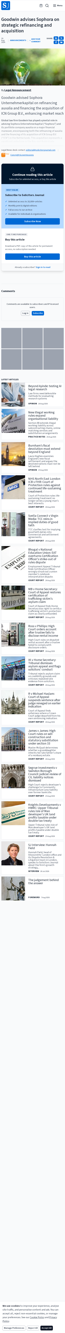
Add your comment (36, 40)
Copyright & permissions (22, 155)
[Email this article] (61, 42)
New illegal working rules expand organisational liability (43, 415)
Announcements (18, 40)
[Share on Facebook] (56, 42)
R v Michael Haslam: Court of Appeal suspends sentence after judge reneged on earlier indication (44, 700)
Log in (25, 313)
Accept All (47, 1328)
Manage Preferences (14, 1328)
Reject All (33, 1328)
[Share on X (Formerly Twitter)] (61, 38)
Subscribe (38, 313)
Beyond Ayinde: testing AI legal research (45, 388)
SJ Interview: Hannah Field (42, 846)
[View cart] (41, 5)
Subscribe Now (32, 221)
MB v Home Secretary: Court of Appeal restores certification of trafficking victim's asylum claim (44, 595)
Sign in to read (43, 267)
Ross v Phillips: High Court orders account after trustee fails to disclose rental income (43, 631)
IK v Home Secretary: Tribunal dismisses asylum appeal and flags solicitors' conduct (44, 665)
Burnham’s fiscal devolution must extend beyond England (44, 448)
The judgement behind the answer (43, 881)
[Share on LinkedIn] (56, 38)
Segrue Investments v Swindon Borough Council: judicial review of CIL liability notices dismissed (44, 774)
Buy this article (32, 256)
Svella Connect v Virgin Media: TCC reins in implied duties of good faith (43, 521)
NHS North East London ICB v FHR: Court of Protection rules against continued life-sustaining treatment (44, 485)
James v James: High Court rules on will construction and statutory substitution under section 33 (43, 737)
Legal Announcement (17, 90)
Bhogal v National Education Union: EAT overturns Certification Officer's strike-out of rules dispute (43, 556)
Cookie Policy (37, 1317)
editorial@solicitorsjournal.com (40, 150)
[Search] (47, 5)
